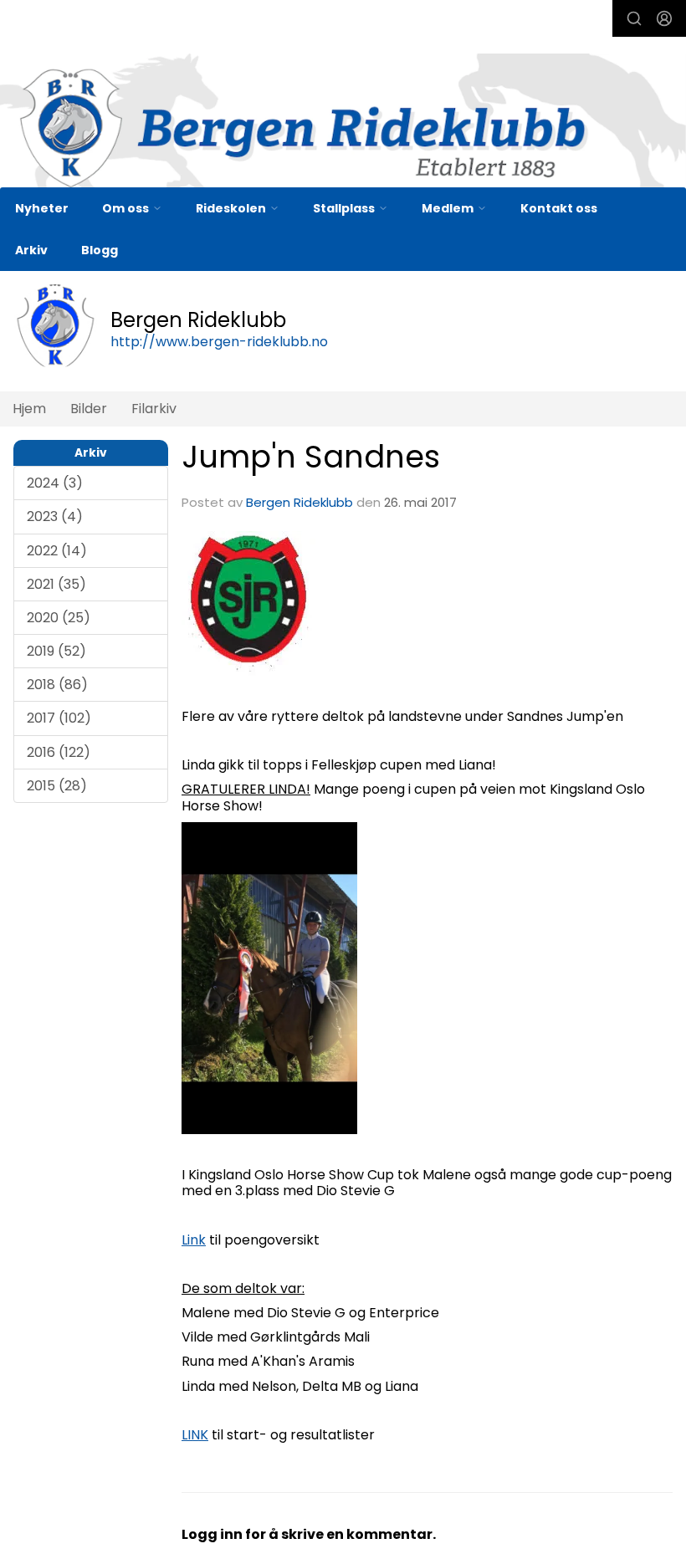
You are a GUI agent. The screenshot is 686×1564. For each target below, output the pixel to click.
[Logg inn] (664, 18)
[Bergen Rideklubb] (343, 128)
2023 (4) (55, 516)
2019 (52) (56, 651)
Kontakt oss (558, 208)
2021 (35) (56, 584)
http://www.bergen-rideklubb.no (219, 341)
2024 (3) (55, 483)
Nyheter (42, 208)
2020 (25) (58, 617)
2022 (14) (57, 550)
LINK (195, 1434)
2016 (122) (58, 752)
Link (194, 1240)
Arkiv (31, 250)
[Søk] (634, 18)
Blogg (99, 250)
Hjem (29, 408)
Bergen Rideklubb (299, 502)
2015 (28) (57, 785)
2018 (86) (57, 684)
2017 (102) (59, 718)
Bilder (88, 408)
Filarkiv (154, 408)
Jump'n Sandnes (311, 456)
